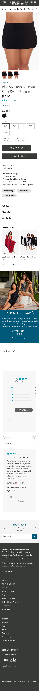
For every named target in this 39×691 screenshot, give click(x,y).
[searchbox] (17, 437)
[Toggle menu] (2, 9)
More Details (6, 218)
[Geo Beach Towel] (10, 242)
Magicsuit (5, 82)
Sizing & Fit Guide (8, 591)
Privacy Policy (32, 681)
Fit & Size (5, 206)
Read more (10, 478)
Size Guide (6, 106)
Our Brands (6, 605)
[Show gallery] (19, 41)
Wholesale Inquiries (8, 640)
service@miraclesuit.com (9, 681)
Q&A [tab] (15, 351)
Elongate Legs (8, 190)
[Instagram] (5, 571)
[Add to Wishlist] (34, 147)
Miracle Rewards (16, 2)
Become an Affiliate (8, 598)
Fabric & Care (6, 212)
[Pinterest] (9, 571)
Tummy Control (9, 195)
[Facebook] (2, 571)
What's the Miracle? (8, 584)
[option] (19, 41)
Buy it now (19, 156)
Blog (3, 595)
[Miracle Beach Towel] (28, 242)
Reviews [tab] (6, 351)
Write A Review (23, 410)
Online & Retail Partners (10, 602)
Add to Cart (16, 148)
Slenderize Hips (24, 190)
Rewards (5, 587)
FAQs (4, 629)
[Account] (27, 9)
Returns (4, 626)
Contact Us (6, 633)
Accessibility (6, 609)
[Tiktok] (12, 571)
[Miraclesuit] (17, 9)
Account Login (7, 637)
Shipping (5, 622)
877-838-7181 (22, 681)
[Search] (7, 9)
